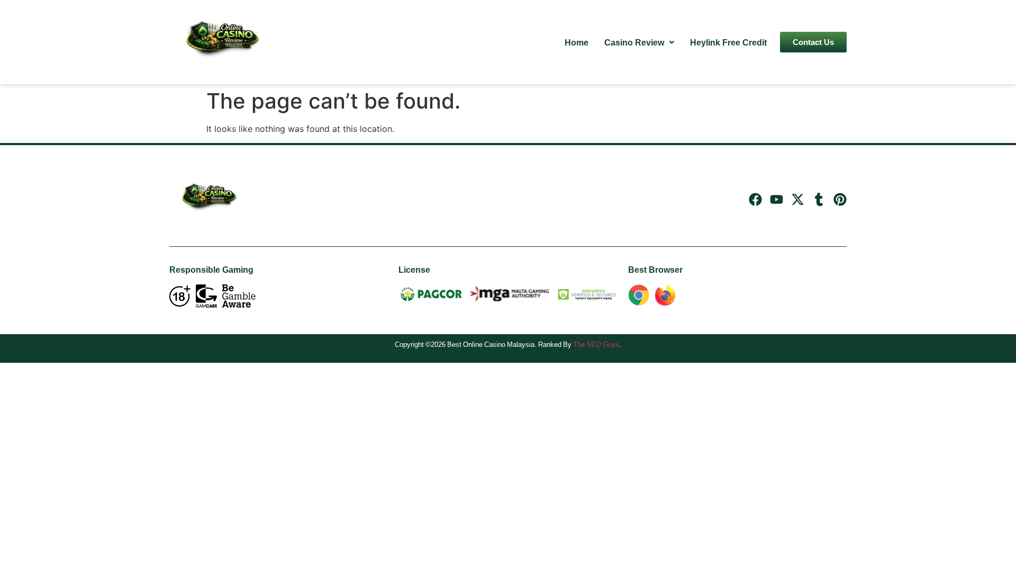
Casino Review (634, 42)
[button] (639, 42)
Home (576, 42)
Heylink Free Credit (728, 42)
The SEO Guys (596, 344)
